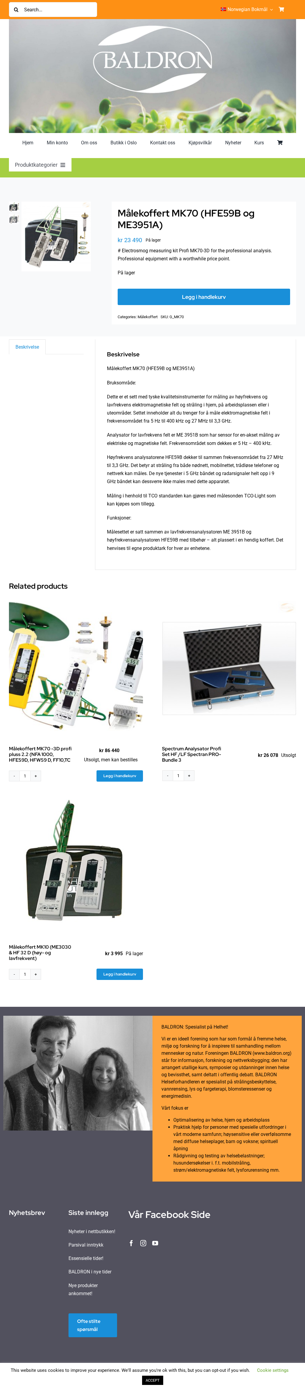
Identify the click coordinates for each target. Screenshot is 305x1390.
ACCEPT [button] (153, 1380)
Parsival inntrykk (86, 1245)
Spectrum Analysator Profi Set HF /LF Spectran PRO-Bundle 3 (191, 754)
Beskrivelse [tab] (27, 347)
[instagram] (143, 1243)
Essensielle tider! (86, 1258)
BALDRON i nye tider (90, 1272)
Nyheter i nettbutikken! (92, 1231)
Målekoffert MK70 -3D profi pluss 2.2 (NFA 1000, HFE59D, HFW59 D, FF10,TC (40, 754)
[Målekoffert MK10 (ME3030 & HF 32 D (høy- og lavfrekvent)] (76, 867)
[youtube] (155, 1243)
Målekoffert (148, 317)
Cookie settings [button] (273, 1370)
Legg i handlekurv (204, 296)
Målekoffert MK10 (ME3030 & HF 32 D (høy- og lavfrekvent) (40, 952)
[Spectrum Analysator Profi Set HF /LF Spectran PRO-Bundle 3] (229, 668)
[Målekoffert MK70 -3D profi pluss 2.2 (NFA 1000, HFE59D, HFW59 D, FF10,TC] (76, 668)
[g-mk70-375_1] (56, 236)
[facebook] (131, 1243)
